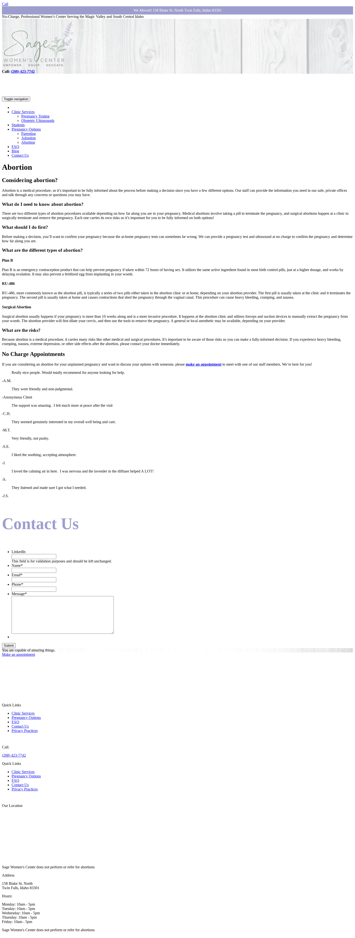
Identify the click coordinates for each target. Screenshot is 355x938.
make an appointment (203, 364)
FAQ (15, 147)
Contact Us (20, 155)
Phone (17, 584)
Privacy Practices (25, 731)
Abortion (28, 142)
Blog (15, 151)
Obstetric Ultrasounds (37, 120)
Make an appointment (18, 654)
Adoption (28, 138)
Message (19, 594)
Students (18, 125)
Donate (7, 739)
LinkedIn (19, 552)
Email (17, 575)
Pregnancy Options (26, 129)
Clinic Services (23, 112)
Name (17, 565)
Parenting (28, 134)
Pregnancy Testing (35, 116)
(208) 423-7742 (23, 71)
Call (5, 4)
